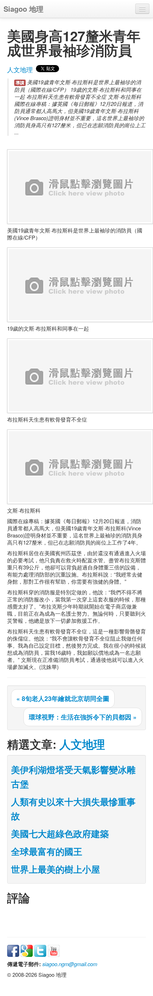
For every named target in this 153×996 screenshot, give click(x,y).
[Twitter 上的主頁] (40, 950)
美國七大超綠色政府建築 (60, 833)
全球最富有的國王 (46, 851)
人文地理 (20, 69)
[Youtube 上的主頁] (54, 950)
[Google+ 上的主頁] (27, 950)
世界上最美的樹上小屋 (55, 869)
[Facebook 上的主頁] (13, 950)
